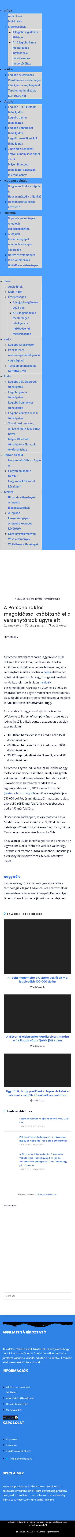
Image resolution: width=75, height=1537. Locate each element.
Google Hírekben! (47, 1194)
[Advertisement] (37, 1246)
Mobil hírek (15, 21)
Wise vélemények (19, 260)
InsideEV (45, 683)
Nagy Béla (14, 625)
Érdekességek (17, 26)
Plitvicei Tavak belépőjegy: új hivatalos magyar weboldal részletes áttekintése (43, 1138)
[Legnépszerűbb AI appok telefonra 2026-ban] (10, 1122)
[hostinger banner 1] (37, 647)
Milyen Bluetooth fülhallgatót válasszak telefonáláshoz (21, 170)
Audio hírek (15, 16)
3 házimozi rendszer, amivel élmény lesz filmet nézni (24, 154)
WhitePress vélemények (23, 265)
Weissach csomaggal (19, 793)
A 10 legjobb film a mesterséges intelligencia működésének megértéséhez (24, 53)
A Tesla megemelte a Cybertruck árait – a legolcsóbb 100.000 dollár (38, 980)
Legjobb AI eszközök (21, 75)
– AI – (8, 69)
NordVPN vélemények (21, 255)
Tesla (47, 672)
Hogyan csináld (16, 180)
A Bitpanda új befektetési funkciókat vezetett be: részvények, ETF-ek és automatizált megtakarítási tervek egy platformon (43, 1160)
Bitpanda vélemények (21, 218)
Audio (8, 101)
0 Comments (39, 1126)
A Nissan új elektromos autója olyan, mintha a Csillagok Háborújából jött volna (37, 1038)
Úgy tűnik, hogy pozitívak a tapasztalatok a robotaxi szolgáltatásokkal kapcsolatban (37, 1093)
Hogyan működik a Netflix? (24, 196)
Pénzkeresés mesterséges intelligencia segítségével (24, 355)
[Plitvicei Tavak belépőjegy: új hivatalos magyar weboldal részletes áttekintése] (10, 1140)
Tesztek (10, 213)
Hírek (8, 10)
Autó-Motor (60, 625)
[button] (21, 273)
